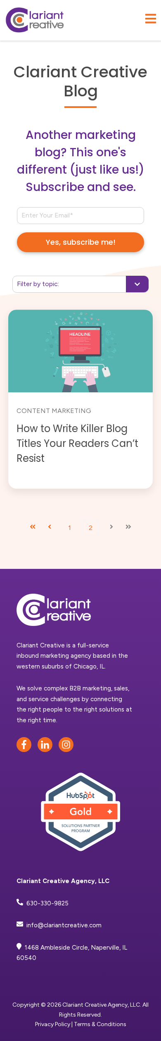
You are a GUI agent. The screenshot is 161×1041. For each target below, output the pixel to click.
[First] (32, 527)
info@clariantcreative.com (64, 925)
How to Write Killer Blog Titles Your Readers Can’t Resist (77, 443)
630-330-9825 (47, 903)
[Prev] (49, 527)
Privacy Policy (52, 1024)
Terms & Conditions (100, 1024)
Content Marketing (54, 411)
